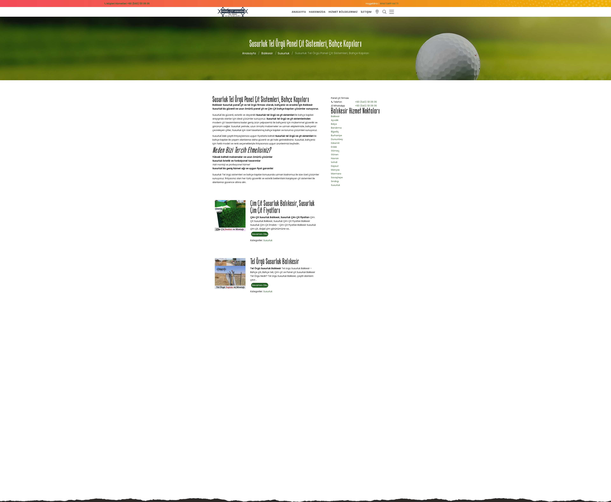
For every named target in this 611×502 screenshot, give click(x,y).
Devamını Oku (259, 234)
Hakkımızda (317, 12)
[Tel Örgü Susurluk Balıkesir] (230, 273)
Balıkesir (267, 53)
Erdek (334, 146)
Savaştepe (337, 177)
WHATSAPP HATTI (389, 3)
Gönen (334, 154)
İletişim (366, 12)
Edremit (335, 143)
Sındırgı (335, 181)
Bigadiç (335, 131)
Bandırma (336, 127)
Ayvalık (334, 120)
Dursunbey (337, 139)
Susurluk (283, 53)
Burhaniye (336, 135)
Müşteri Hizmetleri (128, 3)
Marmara (336, 173)
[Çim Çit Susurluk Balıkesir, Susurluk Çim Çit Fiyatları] (230, 215)
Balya (334, 124)
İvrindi (334, 162)
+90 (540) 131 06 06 (366, 101)
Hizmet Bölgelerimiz (343, 12)
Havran (335, 158)
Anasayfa (299, 12)
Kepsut (335, 166)
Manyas (335, 169)
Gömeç (335, 150)
